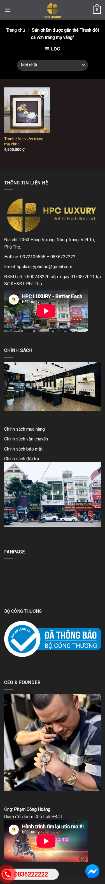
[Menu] (7, 10)
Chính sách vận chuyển (26, 439)
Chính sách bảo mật (23, 449)
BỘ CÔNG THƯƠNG (23, 611)
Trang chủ (15, 30)
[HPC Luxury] (52, 10)
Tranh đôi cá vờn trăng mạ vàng (23, 141)
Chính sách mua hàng (24, 429)
